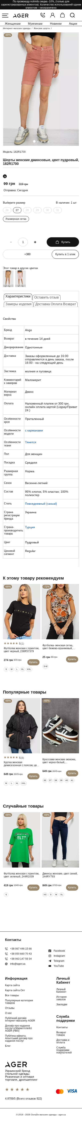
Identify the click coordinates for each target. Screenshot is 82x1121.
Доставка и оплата (62, 1041)
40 (66, 780)
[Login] (52, 15)
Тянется (30, 442)
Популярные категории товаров (19, 1001)
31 (57, 210)
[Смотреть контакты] (42, 15)
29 (37, 210)
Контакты (62, 1027)
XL (22, 669)
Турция (30, 527)
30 (47, 210)
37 (50, 780)
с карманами (34, 430)
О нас (8, 1013)
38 (55, 780)
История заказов (61, 998)
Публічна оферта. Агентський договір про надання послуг (19, 1038)
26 (7, 210)
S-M (45, 666)
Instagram (59, 956)
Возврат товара (61, 1033)
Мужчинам (35, 23)
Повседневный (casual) (41, 503)
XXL (29, 669)
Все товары (12, 995)
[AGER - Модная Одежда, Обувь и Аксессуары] (20, 15)
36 (45, 780)
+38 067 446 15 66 (21, 948)
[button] (34, 141)
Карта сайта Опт (15, 990)
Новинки (56, 23)
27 (17, 210)
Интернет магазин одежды (16, 28)
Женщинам (13, 23)
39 (61, 780)
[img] (41, 89)
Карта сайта (12, 985)
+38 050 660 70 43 (21, 954)
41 (72, 780)
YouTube (59, 966)
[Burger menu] (5, 15)
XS (45, 894)
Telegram (59, 961)
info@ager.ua (17, 964)
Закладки (61, 1004)
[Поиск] (72, 15)
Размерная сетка (16, 219)
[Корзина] (62, 15)
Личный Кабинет (61, 990)
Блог (8, 1046)
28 (27, 210)
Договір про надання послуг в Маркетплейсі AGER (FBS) (18, 1028)
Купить (65, 242)
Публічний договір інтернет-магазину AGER (20, 1019)
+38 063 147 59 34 (21, 959)
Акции (73, 23)
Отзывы (10, 1008)
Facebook (59, 951)
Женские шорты (42, 28)
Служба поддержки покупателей (64, 1050)
